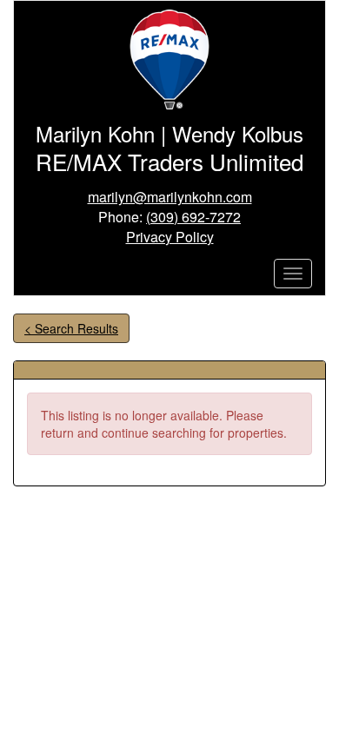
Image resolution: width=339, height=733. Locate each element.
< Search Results (71, 328)
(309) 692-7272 (193, 217)
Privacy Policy (170, 237)
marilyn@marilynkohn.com (170, 197)
